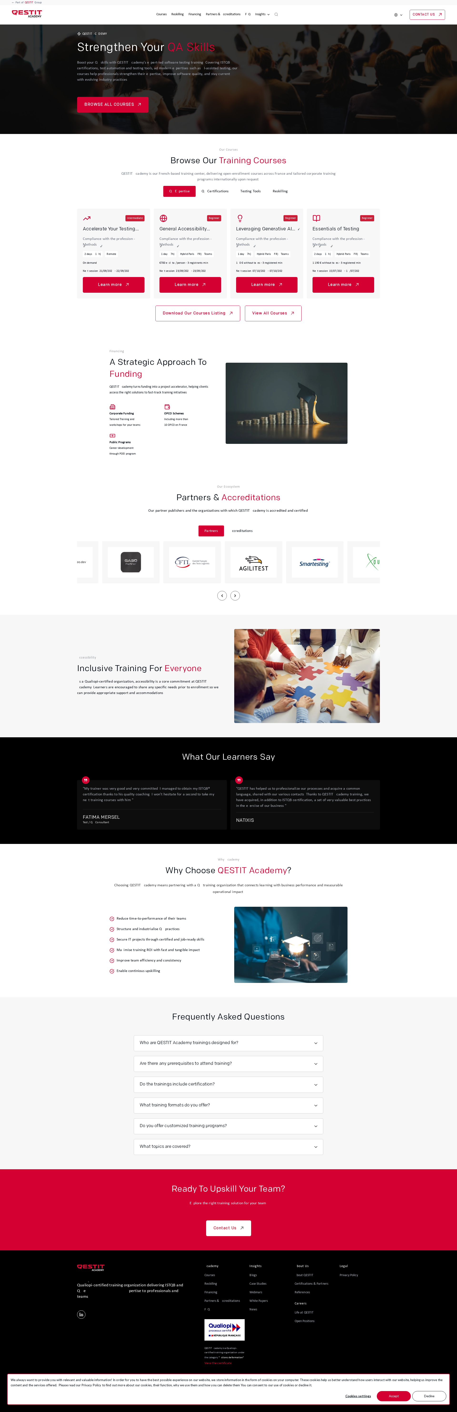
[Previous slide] (222, 595)
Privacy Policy (91, 1385)
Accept (394, 1396)
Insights (260, 14)
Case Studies (257, 1284)
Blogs (253, 1275)
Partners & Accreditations (223, 14)
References (302, 1292)
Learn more (110, 285)
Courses (161, 14)
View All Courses (269, 313)
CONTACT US (424, 14)
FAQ (247, 14)
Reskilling (177, 14)
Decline (429, 1396)
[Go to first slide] (235, 595)
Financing (195, 14)
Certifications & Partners (311, 1284)
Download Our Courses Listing (194, 313)
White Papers (258, 1301)
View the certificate (218, 1363)
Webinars (255, 1292)
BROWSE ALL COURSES (109, 105)
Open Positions (305, 1321)
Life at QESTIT (304, 1312)
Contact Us (225, 1228)
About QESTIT (304, 1275)
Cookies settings (358, 1396)
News (253, 1309)
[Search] (276, 14)
